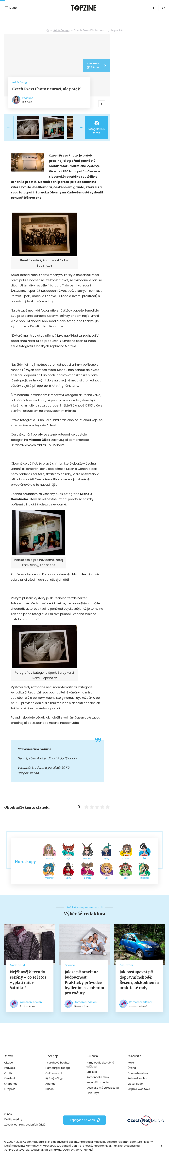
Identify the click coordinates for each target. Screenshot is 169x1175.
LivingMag (55, 1150)
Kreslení (9, 1078)
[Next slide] (79, 127)
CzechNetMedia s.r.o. (36, 1142)
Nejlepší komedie (97, 1082)
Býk (68, 858)
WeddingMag (39, 1150)
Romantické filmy (97, 1077)
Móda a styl (17, 965)
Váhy (68, 877)
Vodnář (49, 877)
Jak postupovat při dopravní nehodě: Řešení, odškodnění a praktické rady (139, 980)
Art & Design (61, 30)
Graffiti (8, 1073)
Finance (70, 965)
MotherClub (50, 1146)
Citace (8, 1063)
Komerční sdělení (31, 1002)
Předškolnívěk (102, 1146)
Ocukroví (68, 1150)
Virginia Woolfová (139, 1089)
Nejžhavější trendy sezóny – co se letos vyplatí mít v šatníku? (28, 980)
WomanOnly (33, 1146)
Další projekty (13, 1119)
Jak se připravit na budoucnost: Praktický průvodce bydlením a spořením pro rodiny (84, 982)
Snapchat (10, 1084)
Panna (49, 858)
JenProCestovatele (17, 1150)
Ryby (106, 858)
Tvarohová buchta (57, 1063)
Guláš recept (53, 1073)
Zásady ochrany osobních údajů (25, 1125)
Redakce (27, 98)
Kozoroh (87, 858)
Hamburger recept (57, 1068)
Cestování (126, 965)
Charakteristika (138, 1073)
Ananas (50, 1084)
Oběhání (65, 1146)
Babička (91, 1072)
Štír (145, 858)
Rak (126, 877)
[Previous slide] (11, 127)
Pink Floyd (92, 1093)
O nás (8, 1114)
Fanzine (118, 1146)
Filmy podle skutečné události (100, 1064)
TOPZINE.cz (48, 30)
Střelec (125, 858)
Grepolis (9, 1089)
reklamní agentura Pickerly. (135, 1142)
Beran (87, 877)
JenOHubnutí (84, 1150)
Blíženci (144, 877)
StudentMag (132, 1146)
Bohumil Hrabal (137, 1078)
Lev (106, 877)
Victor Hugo (135, 1084)
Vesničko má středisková (102, 1088)
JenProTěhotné (82, 1146)
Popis (131, 1063)
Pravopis (10, 1068)
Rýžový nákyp (54, 1078)
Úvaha (132, 1068)
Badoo (49, 1089)
